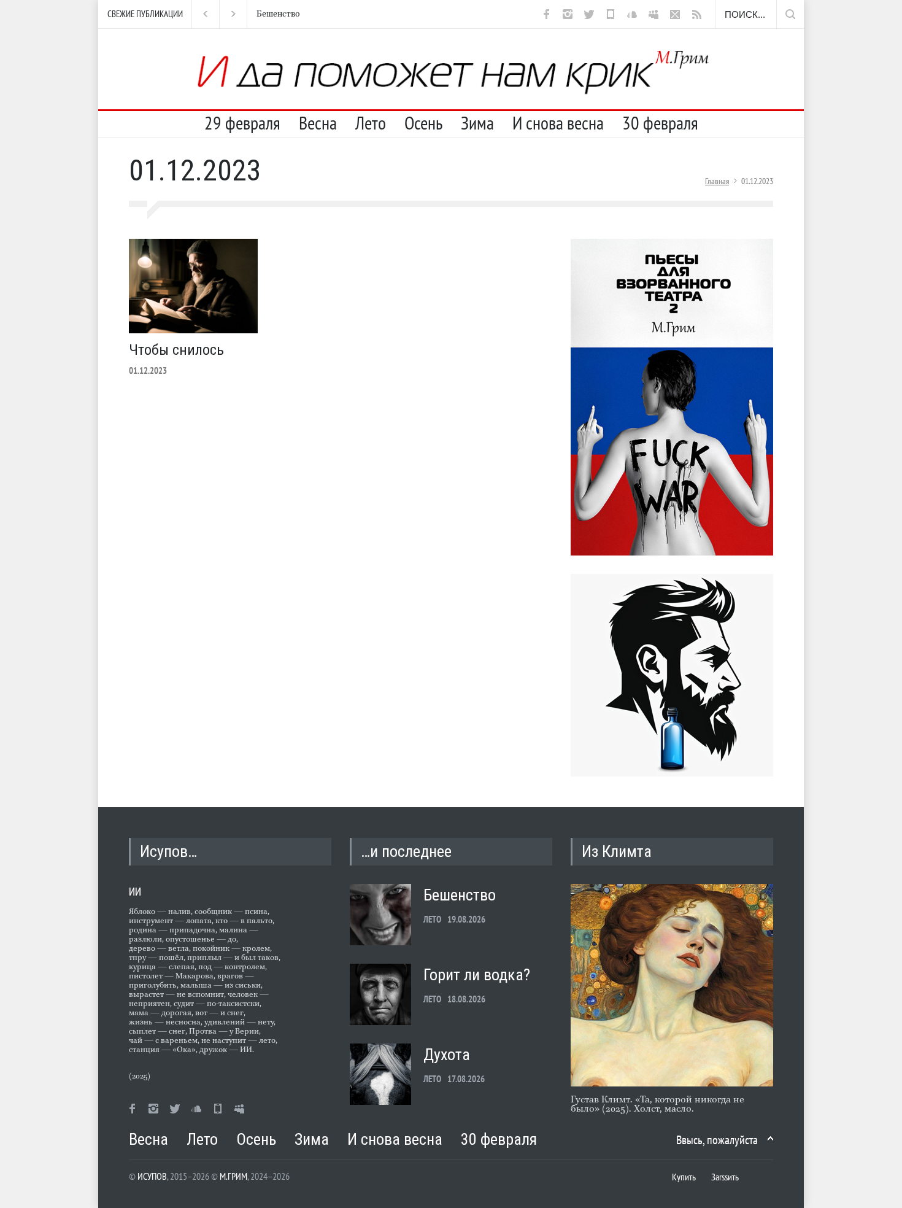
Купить (684, 1177)
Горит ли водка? (476, 975)
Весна (318, 122)
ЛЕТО (432, 919)
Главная (717, 181)
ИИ (135, 891)
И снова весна (558, 122)
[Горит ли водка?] (380, 994)
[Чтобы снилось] (193, 286)
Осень (423, 122)
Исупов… (168, 851)
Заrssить (725, 1177)
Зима (477, 122)
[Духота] (380, 1074)
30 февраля (660, 122)
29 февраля (242, 122)
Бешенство (276, 14)
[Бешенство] (380, 914)
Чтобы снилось (176, 349)
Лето (370, 122)
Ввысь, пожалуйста (717, 1140)
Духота (446, 1054)
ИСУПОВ (152, 1176)
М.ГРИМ (233, 1176)
